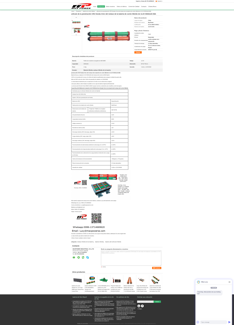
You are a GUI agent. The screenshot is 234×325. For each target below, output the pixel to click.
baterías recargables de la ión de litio (104, 298)
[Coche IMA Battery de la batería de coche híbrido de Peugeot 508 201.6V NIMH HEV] (103, 280)
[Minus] (229, 282)
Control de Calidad (134, 6)
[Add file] (198, 322)
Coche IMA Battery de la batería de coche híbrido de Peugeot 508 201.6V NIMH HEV (104, 288)
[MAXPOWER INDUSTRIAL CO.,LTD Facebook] (142, 306)
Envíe (157, 301)
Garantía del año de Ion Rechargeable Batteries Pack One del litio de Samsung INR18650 (104, 310)
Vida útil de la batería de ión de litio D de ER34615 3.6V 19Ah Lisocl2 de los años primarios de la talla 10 (104, 320)
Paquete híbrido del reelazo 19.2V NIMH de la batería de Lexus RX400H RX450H (116, 288)
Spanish (160, 1)
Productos (101, 6)
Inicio (94, 6)
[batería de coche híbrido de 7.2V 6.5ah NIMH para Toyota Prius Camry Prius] (77, 280)
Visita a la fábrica (122, 6)
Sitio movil (140, 311)
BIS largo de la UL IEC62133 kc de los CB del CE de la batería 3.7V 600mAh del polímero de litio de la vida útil (126, 309)
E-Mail (139, 309)
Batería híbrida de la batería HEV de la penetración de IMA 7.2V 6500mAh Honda (129, 288)
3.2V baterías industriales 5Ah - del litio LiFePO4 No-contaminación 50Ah (82, 306)
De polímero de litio (122, 297)
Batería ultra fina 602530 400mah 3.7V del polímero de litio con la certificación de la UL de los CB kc (126, 313)
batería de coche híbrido (89, 11)
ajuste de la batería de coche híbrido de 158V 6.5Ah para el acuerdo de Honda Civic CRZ (155, 288)
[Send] (229, 322)
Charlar (138, 52)
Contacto (143, 6)
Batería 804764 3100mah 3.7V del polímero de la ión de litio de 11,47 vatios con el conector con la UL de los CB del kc (126, 303)
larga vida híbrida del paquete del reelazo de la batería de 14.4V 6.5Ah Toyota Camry (142, 288)
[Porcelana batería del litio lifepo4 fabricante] (81, 6)
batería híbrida (99, 241)
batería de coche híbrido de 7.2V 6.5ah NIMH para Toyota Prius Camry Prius (78, 288)
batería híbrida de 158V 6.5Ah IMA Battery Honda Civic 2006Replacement (91, 288)
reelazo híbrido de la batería (85, 241)
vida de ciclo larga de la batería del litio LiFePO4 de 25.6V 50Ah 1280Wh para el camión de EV (82, 311)
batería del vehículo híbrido (113, 241)
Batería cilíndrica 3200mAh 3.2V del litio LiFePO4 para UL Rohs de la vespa (82, 314)
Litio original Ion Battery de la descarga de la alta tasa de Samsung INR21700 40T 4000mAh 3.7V (104, 315)
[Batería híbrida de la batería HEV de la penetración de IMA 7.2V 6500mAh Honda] (129, 280)
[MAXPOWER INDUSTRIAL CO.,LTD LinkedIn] (139, 306)
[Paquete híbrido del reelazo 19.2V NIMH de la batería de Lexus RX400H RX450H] (116, 280)
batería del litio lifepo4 (80, 297)
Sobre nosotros (110, 6)
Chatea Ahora (152, 6)
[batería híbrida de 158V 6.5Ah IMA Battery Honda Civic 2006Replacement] (90, 280)
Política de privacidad (82, 323)
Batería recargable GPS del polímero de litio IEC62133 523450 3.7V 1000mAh (126, 318)
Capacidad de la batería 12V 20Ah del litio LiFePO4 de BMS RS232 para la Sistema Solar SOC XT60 (82, 303)
